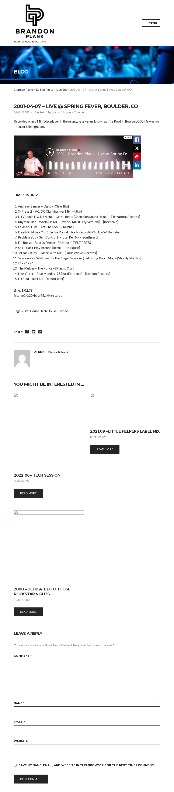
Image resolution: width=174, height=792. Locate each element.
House (34, 311)
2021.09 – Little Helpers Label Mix (125, 431)
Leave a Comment (75, 112)
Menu (152, 23)
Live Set (39, 112)
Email (19, 722)
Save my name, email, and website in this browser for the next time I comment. (87, 765)
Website (21, 741)
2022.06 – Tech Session (37, 475)
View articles (57, 352)
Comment (23, 655)
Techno (63, 311)
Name (19, 703)
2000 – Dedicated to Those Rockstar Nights (42, 591)
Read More (28, 493)
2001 (25, 311)
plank (55, 112)
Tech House (48, 311)
